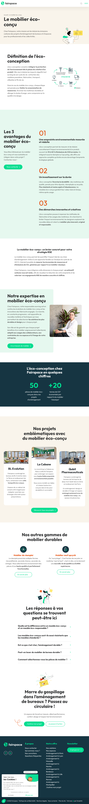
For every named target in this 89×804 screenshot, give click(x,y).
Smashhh (79, 801)
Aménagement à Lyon (54, 756)
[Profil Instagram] (6, 753)
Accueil (6, 15)
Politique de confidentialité (27, 801)
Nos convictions (31, 753)
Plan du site (62, 801)
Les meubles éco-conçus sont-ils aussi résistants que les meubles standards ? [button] (43, 636)
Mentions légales (42, 801)
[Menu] (86, 3)
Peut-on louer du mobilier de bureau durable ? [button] (39, 652)
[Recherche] (81, 3)
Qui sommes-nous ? (32, 751)
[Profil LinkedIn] (10, 753)
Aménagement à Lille (54, 774)
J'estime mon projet (53, 787)
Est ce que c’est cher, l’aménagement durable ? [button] (40, 645)
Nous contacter (31, 748)
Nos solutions (51, 748)
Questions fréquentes (33, 756)
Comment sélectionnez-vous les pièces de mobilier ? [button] (42, 659)
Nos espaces (51, 751)
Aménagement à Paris (54, 753)
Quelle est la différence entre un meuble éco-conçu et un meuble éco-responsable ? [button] (42, 627)
